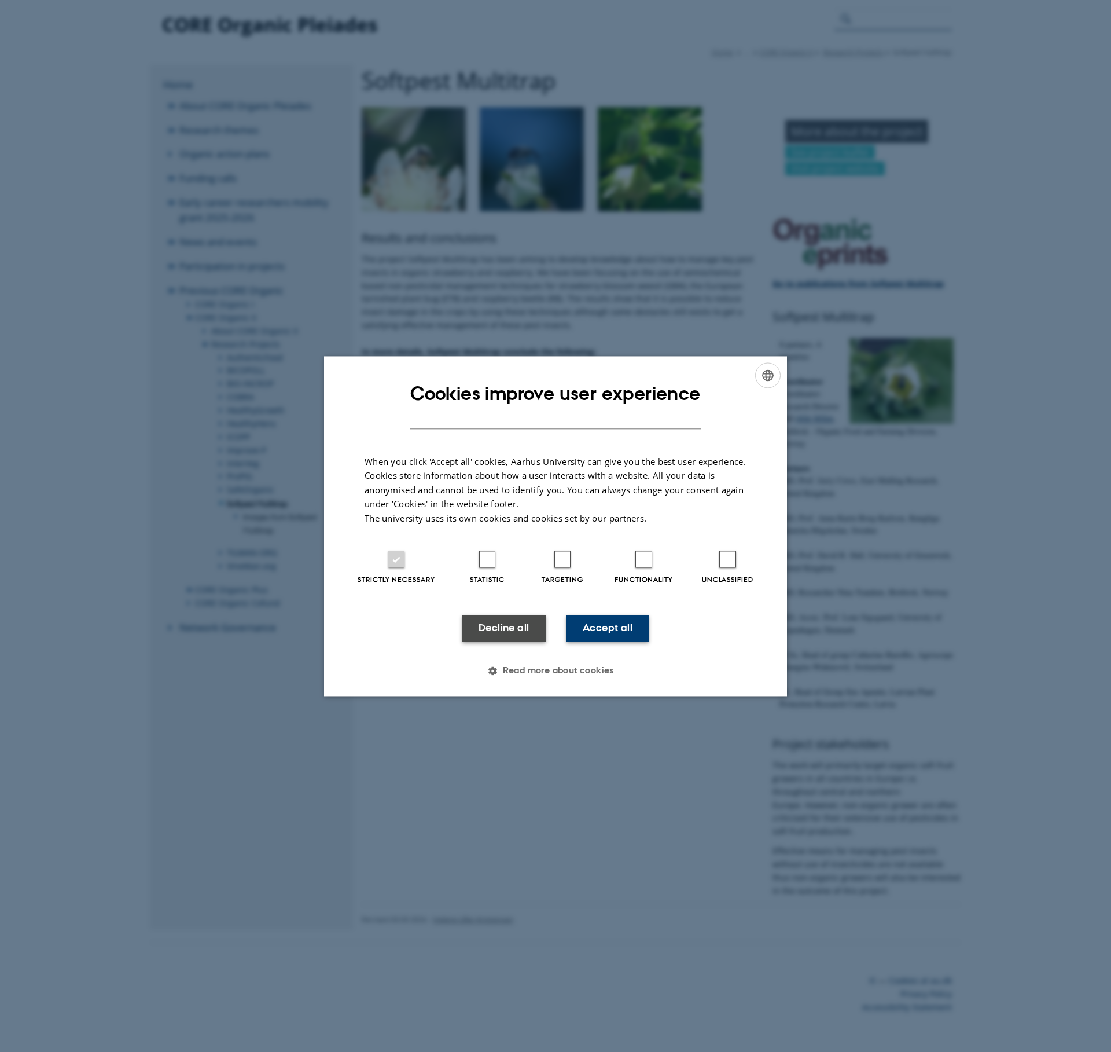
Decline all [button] (504, 628)
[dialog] (555, 526)
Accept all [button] (607, 628)
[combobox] (768, 375)
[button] (555, 670)
